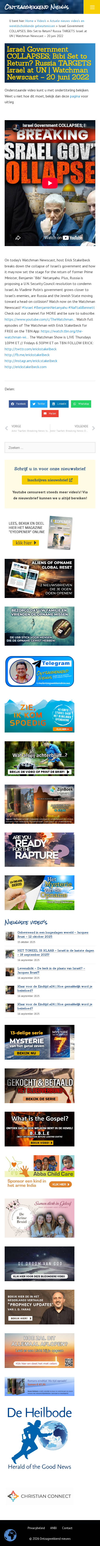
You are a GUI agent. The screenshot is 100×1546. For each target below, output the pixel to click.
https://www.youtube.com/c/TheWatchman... (40, 319)
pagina (75, 96)
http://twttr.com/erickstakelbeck (31, 349)
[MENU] (91, 7)
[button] (18, 404)
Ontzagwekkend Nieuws (37, 6)
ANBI (53, 1528)
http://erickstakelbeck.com (26, 366)
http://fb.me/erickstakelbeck (27, 354)
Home (29, 21)
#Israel (27, 307)
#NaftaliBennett (81, 307)
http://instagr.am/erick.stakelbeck (31, 360)
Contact (67, 1528)
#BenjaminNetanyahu (50, 307)
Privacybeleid (36, 1528)
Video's (41, 21)
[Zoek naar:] (50, 447)
